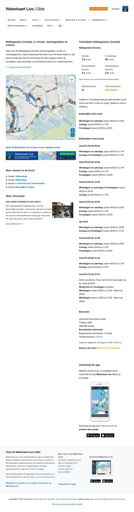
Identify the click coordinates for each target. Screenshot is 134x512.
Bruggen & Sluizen (76, 20)
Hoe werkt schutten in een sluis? (23, 201)
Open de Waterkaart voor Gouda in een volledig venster (33, 147)
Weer (23, 20)
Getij (35, 20)
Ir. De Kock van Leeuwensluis (29, 183)
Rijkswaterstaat (70, 139)
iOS (102, 426)
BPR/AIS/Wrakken (17, 26)
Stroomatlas (61, 499)
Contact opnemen (65, 469)
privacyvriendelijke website (71, 504)
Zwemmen (37, 26)
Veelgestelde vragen (67, 484)
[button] (11, 131)
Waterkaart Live (40, 499)
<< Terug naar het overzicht (18, 67)
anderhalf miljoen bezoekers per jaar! (109, 499)
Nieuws (11, 20)
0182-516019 (111, 90)
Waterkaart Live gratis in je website (21, 483)
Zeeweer (51, 499)
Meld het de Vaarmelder (108, 348)
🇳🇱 (60, 26)
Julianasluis (21, 176)
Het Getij (72, 499)
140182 (99, 337)
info (49, 26)
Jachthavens (52, 20)
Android (110, 426)
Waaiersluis (21, 180)
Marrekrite (98, 20)
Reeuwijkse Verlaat (24, 187)
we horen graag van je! (45, 477)
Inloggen (116, 9)
